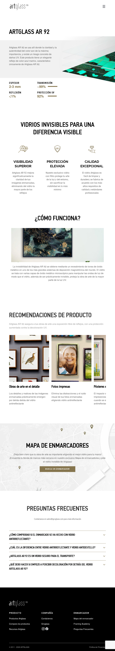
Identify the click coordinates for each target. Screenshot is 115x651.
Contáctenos (47, 618)
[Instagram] (43, 628)
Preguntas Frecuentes (83, 629)
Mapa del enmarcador (83, 618)
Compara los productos (19, 623)
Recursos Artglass (17, 629)
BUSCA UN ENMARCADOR (57, 469)
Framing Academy (82, 623)
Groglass (45, 623)
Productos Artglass (17, 618)
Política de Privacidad (97, 647)
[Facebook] (47, 628)
